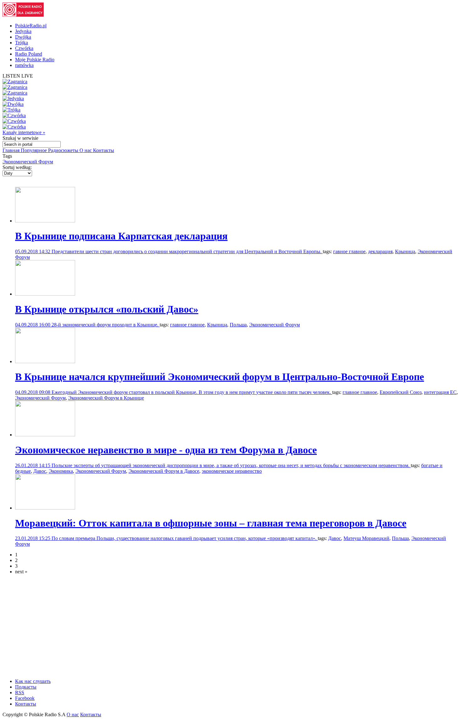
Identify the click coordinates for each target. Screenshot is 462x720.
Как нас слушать (33, 681)
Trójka (21, 42)
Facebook (25, 698)
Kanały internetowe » (24, 132)
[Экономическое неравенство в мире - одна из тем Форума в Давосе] (45, 434)
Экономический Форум (28, 161)
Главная (12, 150)
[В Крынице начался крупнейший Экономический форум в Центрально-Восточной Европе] (45, 361)
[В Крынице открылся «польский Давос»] (45, 294)
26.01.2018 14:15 (33, 465)
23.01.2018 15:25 (33, 538)
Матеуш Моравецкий (366, 538)
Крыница (405, 251)
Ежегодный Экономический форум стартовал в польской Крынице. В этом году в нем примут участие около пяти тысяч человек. (192, 392)
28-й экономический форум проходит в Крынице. (106, 324)
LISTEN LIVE (18, 76)
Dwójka (23, 37)
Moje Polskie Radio (34, 59)
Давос (39, 471)
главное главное (187, 324)
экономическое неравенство (232, 471)
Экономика (61, 471)
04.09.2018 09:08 (33, 392)
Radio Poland (28, 54)
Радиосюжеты (64, 150)
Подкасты (25, 687)
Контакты (103, 150)
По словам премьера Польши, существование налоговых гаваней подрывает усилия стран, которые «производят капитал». (185, 538)
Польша (238, 324)
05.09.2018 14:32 (33, 251)
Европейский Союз (400, 392)
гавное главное (349, 251)
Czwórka (24, 48)
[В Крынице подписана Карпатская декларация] (45, 220)
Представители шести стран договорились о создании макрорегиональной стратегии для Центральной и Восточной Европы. (187, 251)
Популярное (34, 150)
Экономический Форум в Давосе (164, 471)
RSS (19, 692)
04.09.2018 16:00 (33, 324)
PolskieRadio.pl (31, 25)
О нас (86, 150)
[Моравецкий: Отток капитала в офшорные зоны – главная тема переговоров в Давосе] (45, 507)
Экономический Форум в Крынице (106, 398)
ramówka (24, 65)
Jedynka (23, 31)
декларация (380, 251)
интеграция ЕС (440, 392)
